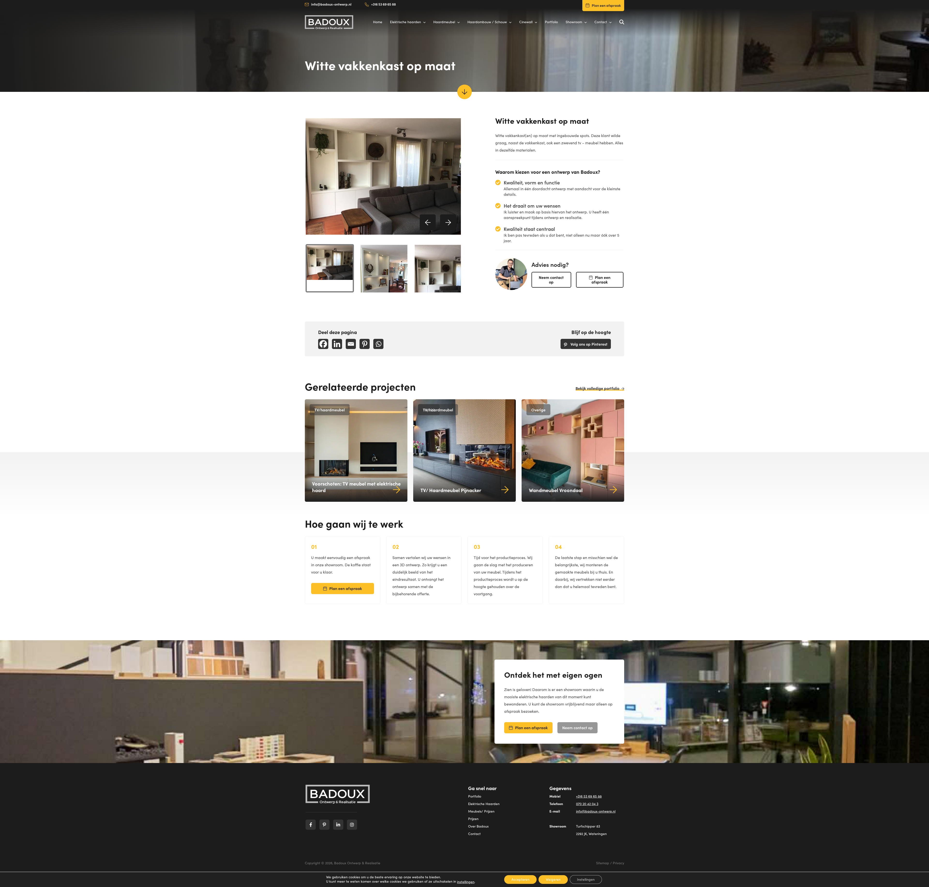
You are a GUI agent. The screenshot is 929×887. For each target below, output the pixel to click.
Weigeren (553, 879)
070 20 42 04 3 (587, 803)
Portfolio (474, 796)
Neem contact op (551, 279)
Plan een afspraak (606, 5)
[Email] (351, 344)
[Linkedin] (337, 344)
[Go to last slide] (428, 222)
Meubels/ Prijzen (481, 811)
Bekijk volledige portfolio (597, 388)
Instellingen (586, 879)
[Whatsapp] (378, 344)
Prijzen (473, 818)
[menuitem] (330, 268)
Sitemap (602, 863)
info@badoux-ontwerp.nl (331, 4)
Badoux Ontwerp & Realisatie (357, 863)
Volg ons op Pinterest (588, 344)
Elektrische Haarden (484, 803)
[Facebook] (323, 344)
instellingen (465, 882)
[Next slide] (448, 222)
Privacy (618, 863)
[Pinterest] (365, 344)
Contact (474, 833)
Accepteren (520, 879)
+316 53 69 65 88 (383, 4)
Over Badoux (478, 826)
